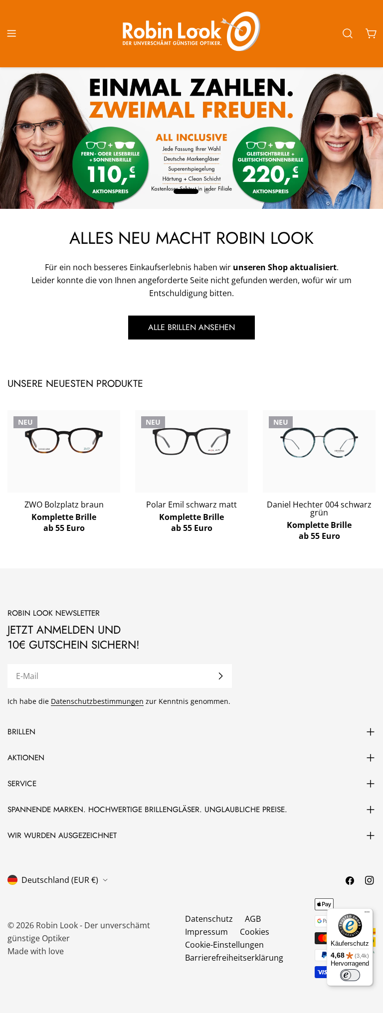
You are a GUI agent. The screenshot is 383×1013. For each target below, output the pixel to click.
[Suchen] (348, 33)
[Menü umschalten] (11, 33)
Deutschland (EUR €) (59, 879)
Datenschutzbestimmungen (97, 701)
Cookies (254, 931)
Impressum (206, 931)
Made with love (35, 951)
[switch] (350, 975)
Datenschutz (209, 918)
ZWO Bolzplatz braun (64, 504)
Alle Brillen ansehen (191, 327)
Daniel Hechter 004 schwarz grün (319, 508)
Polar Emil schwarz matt (191, 504)
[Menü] (367, 914)
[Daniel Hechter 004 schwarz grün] (319, 443)
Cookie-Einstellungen (224, 944)
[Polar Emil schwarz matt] (191, 441)
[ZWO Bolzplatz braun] (64, 441)
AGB (253, 918)
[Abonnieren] (220, 676)
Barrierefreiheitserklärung (234, 957)
